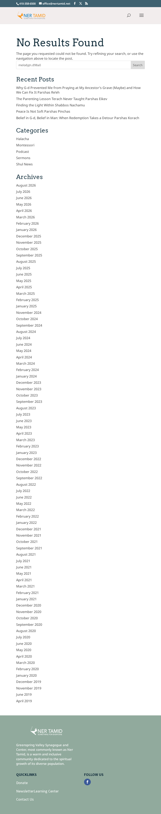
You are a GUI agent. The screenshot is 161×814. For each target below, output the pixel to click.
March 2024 (25, 363)
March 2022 (25, 509)
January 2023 (26, 452)
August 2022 (26, 484)
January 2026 (26, 229)
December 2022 (28, 459)
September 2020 (29, 624)
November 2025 (28, 242)
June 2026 (24, 198)
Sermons (23, 158)
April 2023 (24, 433)
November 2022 (28, 465)
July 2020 (23, 637)
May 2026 (23, 204)
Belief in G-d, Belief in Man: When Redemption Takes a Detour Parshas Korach (77, 118)
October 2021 (27, 541)
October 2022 (27, 471)
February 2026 (27, 223)
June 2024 (24, 344)
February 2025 (27, 300)
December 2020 (28, 605)
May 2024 (23, 350)
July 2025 (23, 268)
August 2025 (26, 261)
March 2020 (25, 662)
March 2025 (25, 293)
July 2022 (23, 490)
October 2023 (27, 395)
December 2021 (28, 529)
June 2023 (24, 421)
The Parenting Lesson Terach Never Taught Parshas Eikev (61, 99)
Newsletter (25, 791)
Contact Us (25, 799)
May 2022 (23, 503)
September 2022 (29, 478)
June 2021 (24, 567)
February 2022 (27, 516)
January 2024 (26, 376)
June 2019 (24, 694)
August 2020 (26, 631)
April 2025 (24, 287)
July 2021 (23, 561)
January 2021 (26, 599)
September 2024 (29, 325)
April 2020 (24, 656)
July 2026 (23, 191)
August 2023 (26, 408)
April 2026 (24, 210)
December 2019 (28, 681)
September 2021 (29, 548)
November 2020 (28, 611)
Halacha (22, 139)
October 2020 (27, 618)
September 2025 (29, 255)
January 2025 (26, 306)
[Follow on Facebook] (87, 782)
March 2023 (25, 440)
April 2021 (24, 580)
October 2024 (27, 319)
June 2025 (24, 274)
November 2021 (28, 535)
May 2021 (23, 573)
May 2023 (23, 427)
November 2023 (28, 389)
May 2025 (23, 280)
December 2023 (28, 382)
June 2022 (24, 497)
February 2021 (27, 592)
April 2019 (24, 701)
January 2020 (26, 675)
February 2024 (27, 369)
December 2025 (28, 236)
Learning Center (46, 791)
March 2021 (25, 586)
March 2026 (25, 217)
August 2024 (26, 331)
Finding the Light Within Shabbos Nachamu (50, 105)
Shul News (24, 164)
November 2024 (28, 312)
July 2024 (23, 338)
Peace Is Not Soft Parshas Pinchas (43, 111)
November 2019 (28, 688)
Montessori (25, 145)
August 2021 (26, 554)
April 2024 (24, 357)
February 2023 (27, 446)
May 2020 (23, 650)
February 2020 (27, 669)
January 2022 (26, 522)
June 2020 (24, 643)
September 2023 (29, 401)
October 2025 (27, 249)
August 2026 (26, 185)
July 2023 (23, 414)
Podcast (22, 151)
